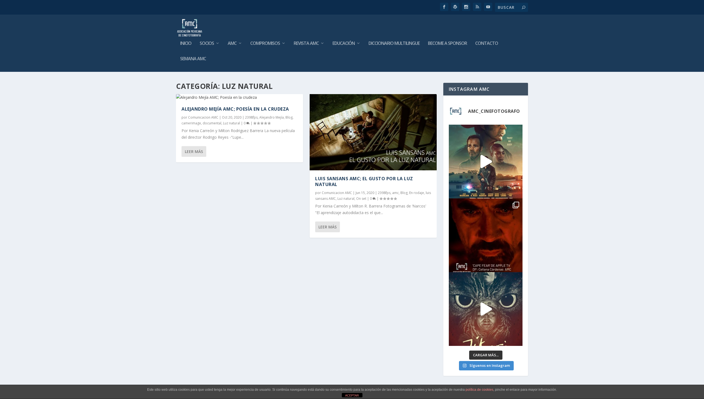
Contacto (486, 43)
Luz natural (231, 123)
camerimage (191, 123)
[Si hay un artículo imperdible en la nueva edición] (485, 235)
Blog (289, 117)
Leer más (194, 151)
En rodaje (416, 192)
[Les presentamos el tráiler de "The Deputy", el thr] (485, 161)
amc (395, 192)
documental (212, 123)
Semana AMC (193, 59)
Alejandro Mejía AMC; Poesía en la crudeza (235, 109)
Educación (343, 43)
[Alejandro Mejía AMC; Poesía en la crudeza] (239, 97)
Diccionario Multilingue (394, 43)
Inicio (185, 43)
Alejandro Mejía (271, 117)
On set (361, 198)
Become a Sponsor (447, 43)
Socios (207, 43)
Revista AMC (306, 43)
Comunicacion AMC (203, 117)
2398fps (251, 117)
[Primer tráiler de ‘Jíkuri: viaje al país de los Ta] (485, 309)
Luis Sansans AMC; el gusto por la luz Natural (364, 181)
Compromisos (265, 43)
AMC (232, 43)
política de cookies (479, 390)
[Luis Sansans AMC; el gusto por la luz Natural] (373, 132)
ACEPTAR (352, 395)
